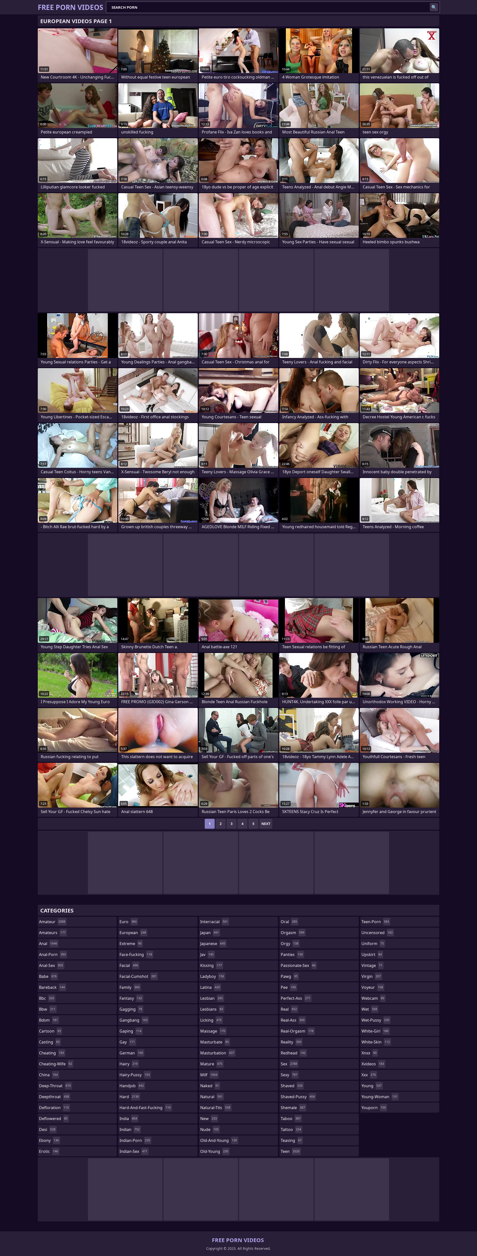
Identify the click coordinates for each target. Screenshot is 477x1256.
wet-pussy (375, 1020)
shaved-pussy (298, 1096)
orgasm (292, 932)
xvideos (372, 1064)
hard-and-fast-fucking (145, 1107)
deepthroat (54, 1096)
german (131, 1053)
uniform (372, 943)
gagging (130, 1009)
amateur (52, 921)
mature (211, 1064)
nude (209, 1129)
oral (289, 921)
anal (48, 943)
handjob (131, 1085)
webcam (372, 998)
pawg (289, 976)
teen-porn (375, 921)
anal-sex (51, 965)
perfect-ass (295, 998)
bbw (47, 1009)
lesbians (211, 1009)
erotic (48, 1151)
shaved (292, 1085)
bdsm (48, 1020)
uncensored (377, 932)
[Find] (434, 7)
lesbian (211, 998)
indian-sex (133, 1151)
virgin (371, 976)
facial (128, 965)
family (129, 987)
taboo (291, 1118)
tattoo (291, 1129)
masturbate (214, 1042)
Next (265, 823)
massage (212, 1031)
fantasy (130, 998)
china (48, 1075)
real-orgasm (297, 1031)
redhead (293, 1053)
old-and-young (218, 1140)
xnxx (369, 1053)
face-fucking (135, 954)
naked (209, 1085)
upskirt (371, 954)
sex (289, 1064)
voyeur (372, 987)
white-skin (375, 1042)
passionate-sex (298, 965)
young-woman (379, 1096)
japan (209, 932)
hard (129, 1096)
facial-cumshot (138, 976)
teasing (291, 1140)
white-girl (375, 1031)
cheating (51, 1053)
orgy (289, 943)
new (208, 1118)
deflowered (53, 1118)
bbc (46, 998)
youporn (373, 1107)
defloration (54, 1107)
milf (208, 1075)
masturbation (217, 1053)
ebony (49, 1140)
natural (211, 1096)
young (371, 1085)
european (132, 932)
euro (128, 921)
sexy (289, 1075)
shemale (293, 1107)
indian (129, 1129)
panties (292, 954)
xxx (368, 1075)
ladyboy (212, 976)
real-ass (293, 1020)
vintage (371, 965)
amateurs (52, 932)
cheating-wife (55, 1064)
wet (369, 1009)
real (289, 1009)
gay (127, 1042)
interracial (214, 921)
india (128, 1118)
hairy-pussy (134, 1075)
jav (207, 954)
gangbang (133, 1020)
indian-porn (134, 1140)
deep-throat (55, 1085)
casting (49, 1042)
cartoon (50, 1031)
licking (211, 1020)
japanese (212, 943)
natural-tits (215, 1107)
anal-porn (52, 954)
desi (47, 1129)
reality (291, 1042)
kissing (211, 965)
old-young (214, 1151)
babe (48, 976)
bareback (52, 987)
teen (290, 1151)
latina (210, 987)
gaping (130, 1031)
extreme (130, 943)
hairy (128, 1064)
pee (288, 987)
